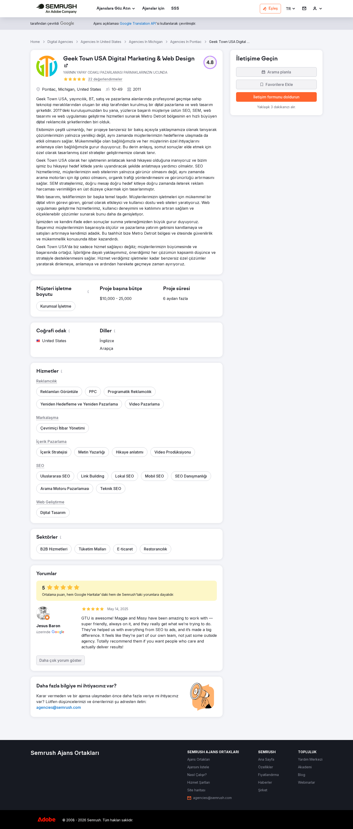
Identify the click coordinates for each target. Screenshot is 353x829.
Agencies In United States (101, 42)
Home (35, 42)
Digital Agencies (60, 42)
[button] (291, 8)
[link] (153, 9)
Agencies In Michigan (146, 42)
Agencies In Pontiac (185, 42)
